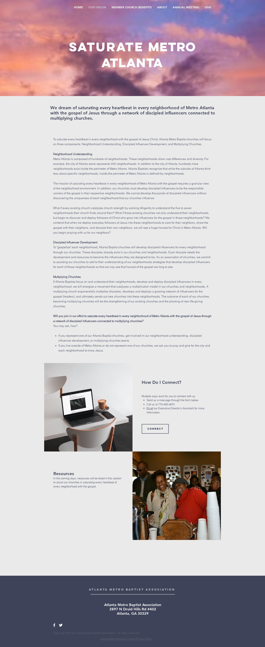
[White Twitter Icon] (60, 625)
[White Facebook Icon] (54, 625)
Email (150, 408)
